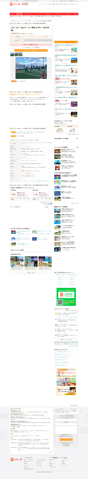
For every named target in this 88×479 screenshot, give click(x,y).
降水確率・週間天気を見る (45, 202)
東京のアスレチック (37, 418)
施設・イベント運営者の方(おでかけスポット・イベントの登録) (28, 435)
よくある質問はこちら (66, 444)
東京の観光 (46, 412)
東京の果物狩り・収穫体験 (15, 426)
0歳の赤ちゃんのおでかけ (60, 274)
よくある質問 (38, 461)
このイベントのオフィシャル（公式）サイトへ (29, 160)
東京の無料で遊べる (22, 418)
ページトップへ (74, 405)
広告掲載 (25, 463)
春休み (57, 4)
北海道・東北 (12, 16)
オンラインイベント (29, 14)
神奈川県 (66, 343)
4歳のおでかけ (60, 279)
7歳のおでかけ (72, 282)
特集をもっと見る (74, 203)
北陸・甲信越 (38, 16)
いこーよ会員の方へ (66, 445)
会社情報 (63, 463)
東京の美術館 (42, 422)
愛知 (33, 16)
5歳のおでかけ (72, 279)
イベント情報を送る (16, 36)
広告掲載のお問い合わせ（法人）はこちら (66, 436)
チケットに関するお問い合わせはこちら (66, 442)
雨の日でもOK (61, 4)
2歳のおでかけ (60, 277)
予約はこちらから (24, 157)
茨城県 (58, 342)
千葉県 (72, 342)
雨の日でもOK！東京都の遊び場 (61, 357)
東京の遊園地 (13, 412)
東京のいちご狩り (42, 425)
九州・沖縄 (58, 16)
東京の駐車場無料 (30, 418)
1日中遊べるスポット (74, 4)
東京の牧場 (36, 412)
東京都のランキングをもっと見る (66, 339)
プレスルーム (38, 463)
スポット (13, 14)
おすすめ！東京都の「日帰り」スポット (63, 351)
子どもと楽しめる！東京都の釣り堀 (62, 362)
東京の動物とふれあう (28, 415)
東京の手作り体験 (20, 415)
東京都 (75, 342)
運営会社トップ (52, 459)
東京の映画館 (28, 422)
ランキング (39, 14)
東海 (31, 16)
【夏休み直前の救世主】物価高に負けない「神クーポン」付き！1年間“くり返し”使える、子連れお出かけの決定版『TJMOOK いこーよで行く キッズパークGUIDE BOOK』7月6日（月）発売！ (34, 444)
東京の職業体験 (41, 415)
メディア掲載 (38, 465)
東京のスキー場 (20, 425)
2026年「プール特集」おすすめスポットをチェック (40, 430)
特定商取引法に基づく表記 (28, 468)
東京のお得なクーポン (14, 418)
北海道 (16, 16)
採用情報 (50, 465)
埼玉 (28, 16)
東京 (21, 16)
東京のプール (41, 412)
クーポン (31, 40)
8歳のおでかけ (60, 284)
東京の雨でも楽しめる (14, 422)
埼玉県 (69, 342)
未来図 (63, 461)
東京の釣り (31, 412)
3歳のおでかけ (72, 277)
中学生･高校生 (26, 133)
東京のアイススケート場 (28, 425)
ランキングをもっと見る (73, 346)
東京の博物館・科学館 (35, 422)
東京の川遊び (13, 419)
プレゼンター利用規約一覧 (41, 459)
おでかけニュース (59, 14)
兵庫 (48, 16)
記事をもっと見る (31, 272)
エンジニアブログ (52, 467)
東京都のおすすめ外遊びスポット (61, 365)
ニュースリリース (27, 465)
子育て (68, 14)
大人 (33, 133)
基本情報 (17, 40)
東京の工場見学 (13, 415)
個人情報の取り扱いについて (66, 434)
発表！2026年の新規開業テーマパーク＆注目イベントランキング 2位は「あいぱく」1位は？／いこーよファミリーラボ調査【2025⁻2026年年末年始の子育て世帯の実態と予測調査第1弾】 (34, 448)
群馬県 (65, 342)
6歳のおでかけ (60, 282)
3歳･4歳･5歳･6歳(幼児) (40, 132)
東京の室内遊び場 (22, 422)
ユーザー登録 (13, 435)
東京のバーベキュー (25, 412)
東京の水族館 (47, 422)
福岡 (61, 16)
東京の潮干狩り (36, 425)
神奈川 (24, 16)
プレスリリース (64, 465)
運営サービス (51, 463)
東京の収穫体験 (35, 415)
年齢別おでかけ (48, 14)
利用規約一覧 (26, 461)
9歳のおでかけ (72, 284)
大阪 (44, 16)
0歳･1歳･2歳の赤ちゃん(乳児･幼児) (25, 132)
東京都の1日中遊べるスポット (61, 359)
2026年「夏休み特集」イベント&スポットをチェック (20, 430)
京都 (46, 16)
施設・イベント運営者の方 (28, 459)
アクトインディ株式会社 (62, 457)
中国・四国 (52, 16)
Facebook (25, 467)
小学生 (19, 133)
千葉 (26, 16)
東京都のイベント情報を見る (31, 50)
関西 (42, 16)
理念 (50, 461)
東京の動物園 (18, 412)
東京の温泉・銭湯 (14, 425)
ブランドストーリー (65, 459)
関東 (19, 16)
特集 (75, 14)
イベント (19, 14)
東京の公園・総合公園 (45, 418)
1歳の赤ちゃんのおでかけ (72, 274)
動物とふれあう (67, 4)
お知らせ (45, 40)
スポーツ (22, 178)
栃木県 (62, 342)
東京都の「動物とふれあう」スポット (62, 354)
